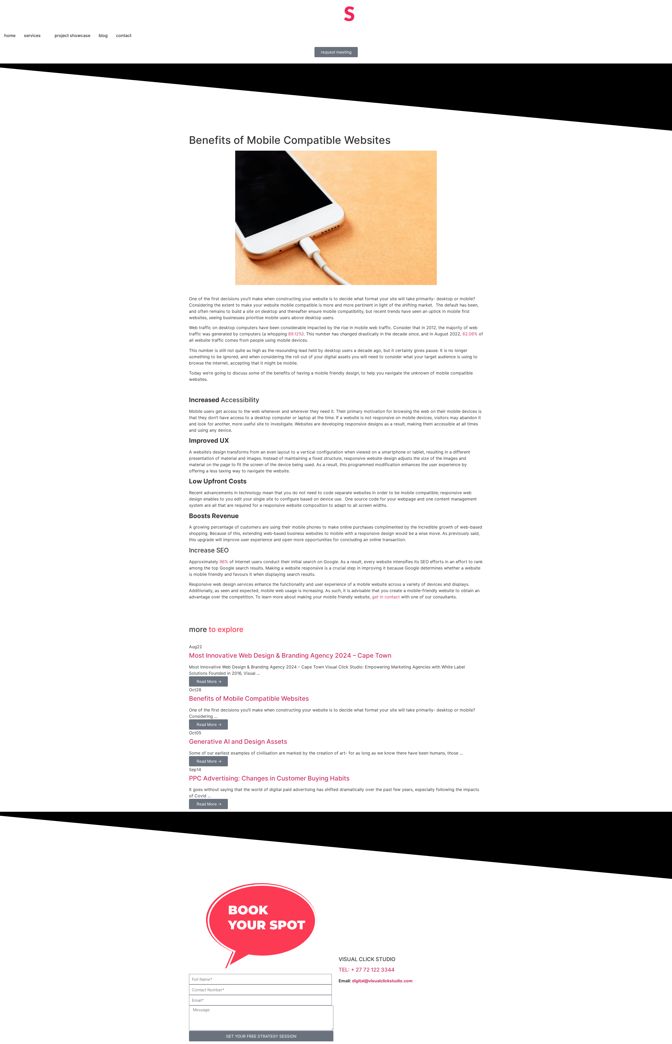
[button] (190, 612)
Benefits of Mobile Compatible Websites (249, 698)
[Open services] (44, 35)
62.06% (469, 333)
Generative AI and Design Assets (238, 741)
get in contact (386, 596)
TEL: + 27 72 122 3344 (367, 970)
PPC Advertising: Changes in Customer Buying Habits (269, 778)
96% (223, 561)
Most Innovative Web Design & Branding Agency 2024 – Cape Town (290, 655)
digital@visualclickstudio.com (382, 980)
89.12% (295, 333)
